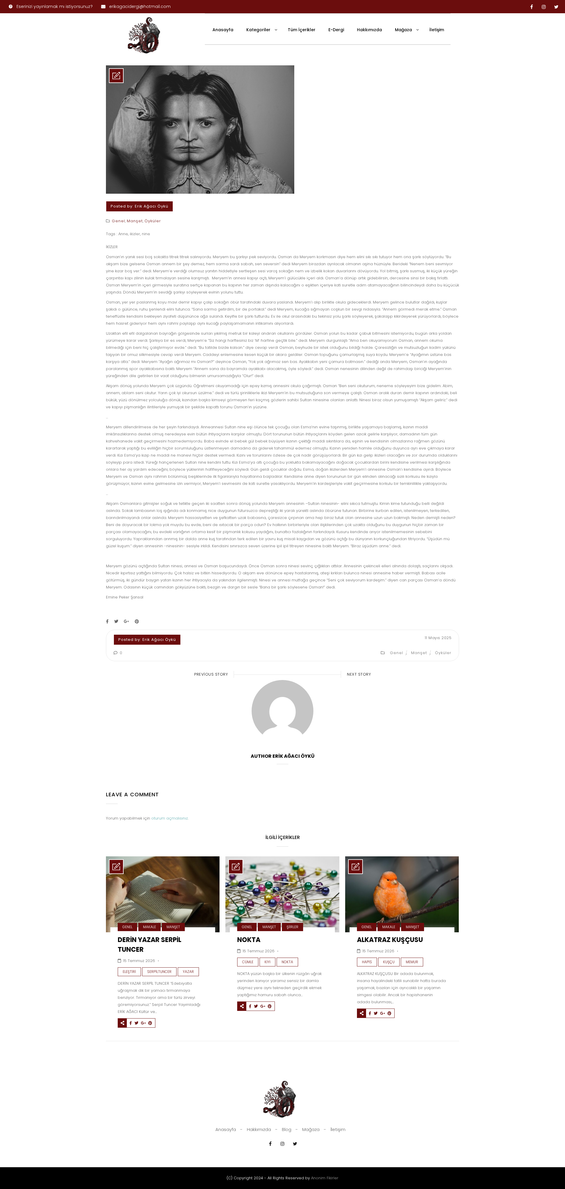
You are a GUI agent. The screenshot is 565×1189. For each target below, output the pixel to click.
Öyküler (152, 221)
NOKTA (248, 939)
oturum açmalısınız (169, 818)
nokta (287, 961)
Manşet (135, 221)
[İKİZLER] (200, 192)
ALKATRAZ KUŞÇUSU (390, 939)
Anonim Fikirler (324, 1178)
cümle (247, 961)
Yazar (188, 971)
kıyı (267, 961)
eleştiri (129, 971)
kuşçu (389, 961)
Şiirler (292, 926)
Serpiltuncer (159, 971)
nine (146, 234)
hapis (367, 961)
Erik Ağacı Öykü (151, 206)
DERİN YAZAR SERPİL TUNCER (149, 944)
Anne (123, 234)
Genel (118, 221)
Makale (149, 926)
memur (412, 961)
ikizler (135, 234)
